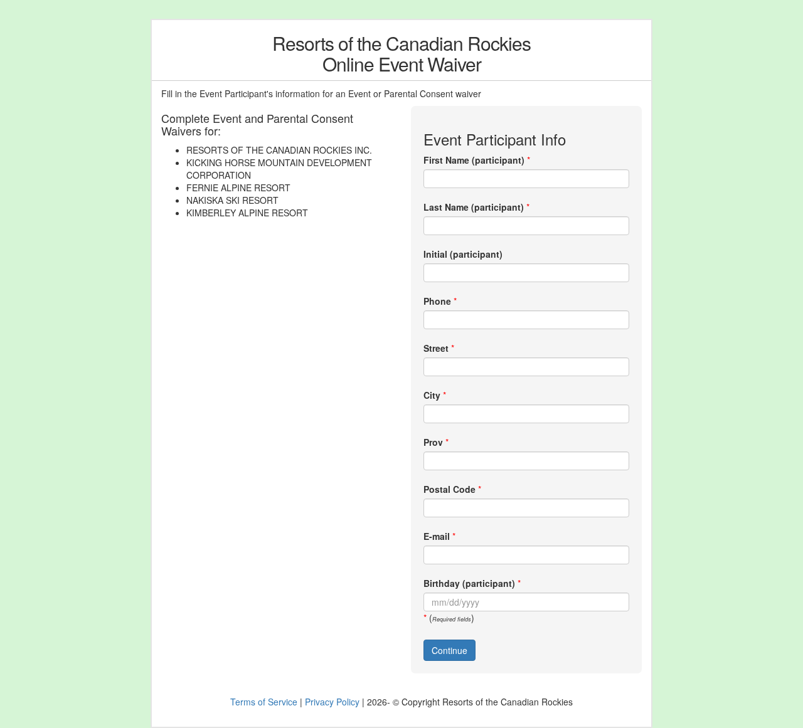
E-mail (436, 536)
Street (436, 348)
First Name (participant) (473, 160)
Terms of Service (263, 701)
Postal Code (449, 489)
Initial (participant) (463, 254)
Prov (433, 442)
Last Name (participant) (473, 207)
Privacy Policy (332, 701)
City (431, 395)
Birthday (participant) (469, 583)
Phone (437, 301)
